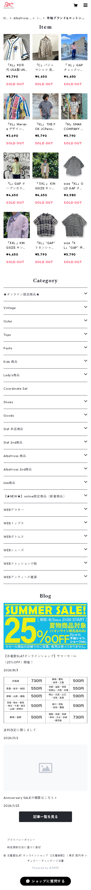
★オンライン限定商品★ (22, 294)
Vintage (10, 308)
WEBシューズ (14, 550)
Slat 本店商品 (13, 429)
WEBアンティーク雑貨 (20, 577)
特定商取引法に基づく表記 (24, 847)
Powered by (40, 867)
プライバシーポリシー (21, 839)
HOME (6, 18)
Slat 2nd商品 (13, 442)
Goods (9, 416)
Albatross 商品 (15, 456)
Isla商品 (9, 483)
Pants (8, 348)
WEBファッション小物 (20, 564)
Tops (7, 335)
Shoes (8, 402)
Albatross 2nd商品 (22, 18)
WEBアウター (14, 510)
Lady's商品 (12, 375)
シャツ (38, 18)
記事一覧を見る (45, 817)
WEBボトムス (14, 537)
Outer (8, 321)
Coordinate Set (16, 389)
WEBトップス (14, 523)
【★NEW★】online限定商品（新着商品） (35, 496)
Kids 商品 (11, 362)
